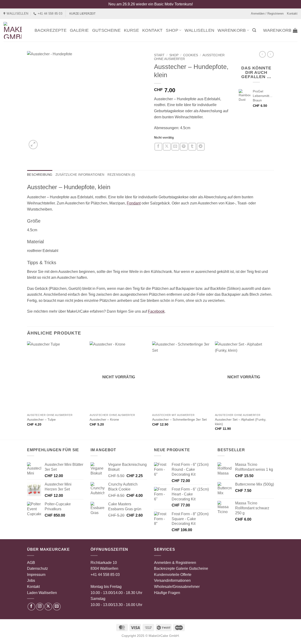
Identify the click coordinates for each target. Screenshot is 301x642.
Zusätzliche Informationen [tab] (79, 174)
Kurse (131, 30)
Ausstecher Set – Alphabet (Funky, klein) (240, 422)
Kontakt (292, 13)
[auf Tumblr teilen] (192, 147)
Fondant (134, 203)
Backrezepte (51, 30)
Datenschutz (37, 568)
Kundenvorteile (166, 575)
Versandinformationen (172, 580)
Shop (172, 30)
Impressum (36, 575)
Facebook (156, 311)
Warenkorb (232, 30)
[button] (254, 30)
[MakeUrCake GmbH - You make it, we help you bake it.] (16, 30)
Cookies (190, 55)
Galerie (79, 30)
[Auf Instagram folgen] (40, 606)
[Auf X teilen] (167, 147)
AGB (31, 563)
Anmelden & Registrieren (175, 563)
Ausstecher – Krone (104, 419)
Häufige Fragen (167, 593)
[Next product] (262, 54)
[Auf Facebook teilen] (158, 147)
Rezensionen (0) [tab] (121, 174)
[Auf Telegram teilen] (201, 147)
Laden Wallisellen (42, 593)
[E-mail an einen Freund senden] (175, 147)
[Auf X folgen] (48, 606)
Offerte (185, 575)
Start (159, 55)
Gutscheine (106, 30)
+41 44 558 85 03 (105, 575)
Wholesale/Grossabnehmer (177, 587)
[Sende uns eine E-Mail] (57, 606)
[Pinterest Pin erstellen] (184, 147)
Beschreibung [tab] (39, 174)
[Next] (272, 390)
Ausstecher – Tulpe (41, 419)
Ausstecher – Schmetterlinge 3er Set (179, 419)
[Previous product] (270, 54)
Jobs (31, 580)
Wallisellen (199, 30)
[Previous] (27, 390)
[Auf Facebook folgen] (31, 606)
